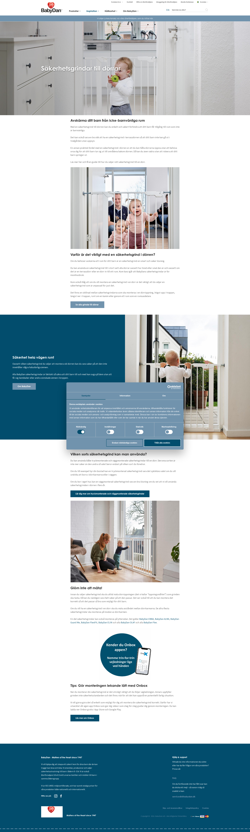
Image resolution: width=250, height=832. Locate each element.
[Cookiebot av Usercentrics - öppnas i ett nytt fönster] (169, 387)
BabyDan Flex (150, 622)
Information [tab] (125, 396)
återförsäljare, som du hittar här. (139, 18)
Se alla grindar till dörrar (87, 304)
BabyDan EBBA (146, 618)
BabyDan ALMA (162, 618)
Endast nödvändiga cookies (124, 443)
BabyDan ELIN (105, 622)
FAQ (174, 778)
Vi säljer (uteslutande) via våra (111, 18)
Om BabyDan (24, 386)
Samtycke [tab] (86, 396)
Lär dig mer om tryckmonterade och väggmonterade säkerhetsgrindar (110, 493)
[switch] (110, 432)
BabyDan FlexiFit (89, 622)
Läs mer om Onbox (85, 718)
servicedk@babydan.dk (183, 796)
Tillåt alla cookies (162, 443)
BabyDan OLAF (128, 622)
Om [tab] (164, 396)
